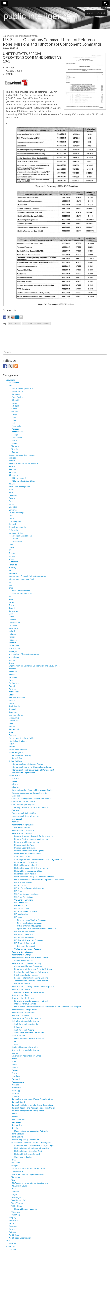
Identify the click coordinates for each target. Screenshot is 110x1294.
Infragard (18, 1027)
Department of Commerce (22, 830)
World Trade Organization (20, 1237)
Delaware (15, 821)
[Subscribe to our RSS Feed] (15, 366)
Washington (16, 1197)
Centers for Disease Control (23, 801)
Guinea (14, 411)
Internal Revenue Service (25, 1003)
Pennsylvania (17, 1171)
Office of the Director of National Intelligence (31, 1142)
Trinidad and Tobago (18, 740)
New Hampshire (18, 1119)
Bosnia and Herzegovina (19, 486)
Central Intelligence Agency (23, 804)
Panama (12, 674)
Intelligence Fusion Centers (26, 975)
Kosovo (12, 605)
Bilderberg (13, 475)
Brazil (11, 489)
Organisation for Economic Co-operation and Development (34, 665)
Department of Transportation (24, 1009)
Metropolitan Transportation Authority (31, 1130)
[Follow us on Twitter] (10, 366)
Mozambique (17, 431)
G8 (10, 550)
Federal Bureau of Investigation (25, 1024)
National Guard (18, 1102)
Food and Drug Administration (24, 1047)
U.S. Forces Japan (21, 908)
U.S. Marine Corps (21, 914)
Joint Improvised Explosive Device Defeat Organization (38, 859)
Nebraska (15, 1113)
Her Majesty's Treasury (21, 755)
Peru (11, 680)
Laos (11, 613)
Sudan (14, 443)
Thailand (12, 735)
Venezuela (13, 1226)
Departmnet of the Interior (23, 1012)
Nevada (14, 1116)
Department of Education (22, 951)
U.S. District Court (19, 1185)
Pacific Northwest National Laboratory (28, 1168)
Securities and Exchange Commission (27, 1174)
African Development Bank (23, 388)
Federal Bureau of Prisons (22, 1029)
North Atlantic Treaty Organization (24, 654)
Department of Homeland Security (26, 963)
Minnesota (16, 1087)
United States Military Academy (28, 948)
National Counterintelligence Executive (31, 1148)
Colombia (13, 506)
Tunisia (14, 449)
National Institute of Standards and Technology (32, 1105)
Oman (11, 662)
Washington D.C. (18, 1200)
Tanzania (15, 446)
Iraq (10, 585)
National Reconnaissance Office (28, 870)
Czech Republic (15, 521)
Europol (14, 538)
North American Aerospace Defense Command (34, 876)
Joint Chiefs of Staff (22, 856)
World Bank (14, 1235)
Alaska (14, 781)
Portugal (12, 688)
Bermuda (12, 472)
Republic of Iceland (17, 697)
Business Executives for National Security (29, 792)
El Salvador (13, 530)
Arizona (14, 784)
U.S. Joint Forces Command (25, 911)
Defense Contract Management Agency (31, 839)
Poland (12, 686)
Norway (12, 660)
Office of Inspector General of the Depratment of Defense (39, 879)
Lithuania (13, 625)
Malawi (12, 631)
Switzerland (14, 729)
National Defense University (26, 865)
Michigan (13, 639)
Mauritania (16, 426)
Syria (11, 732)
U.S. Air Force (19, 885)
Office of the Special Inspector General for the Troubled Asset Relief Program (47, 1006)
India (11, 570)
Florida (14, 1044)
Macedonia (13, 628)
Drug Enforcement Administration (29, 992)
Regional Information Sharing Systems (31, 977)
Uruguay (12, 1217)
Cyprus (12, 518)
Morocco (15, 428)
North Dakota (17, 1136)
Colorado (15, 810)
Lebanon (12, 619)
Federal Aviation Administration (25, 1021)
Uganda (14, 451)
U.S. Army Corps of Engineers (26, 894)
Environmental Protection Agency (26, 1018)
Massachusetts (17, 1081)
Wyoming (15, 1214)
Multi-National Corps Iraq (25, 862)
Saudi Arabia (14, 706)
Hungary (12, 567)
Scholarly (13, 709)
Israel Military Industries (22, 593)
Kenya (14, 414)
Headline (12, 1249)
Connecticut (16, 818)
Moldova (12, 642)
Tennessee (15, 1177)
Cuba (11, 515)
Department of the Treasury (23, 998)
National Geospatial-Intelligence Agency (32, 868)
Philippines (13, 683)
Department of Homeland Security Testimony (33, 969)
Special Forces (14, 323)
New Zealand (14, 648)
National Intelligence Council (27, 1154)
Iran (10, 582)
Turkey (11, 743)
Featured (12, 1243)
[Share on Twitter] (8, 317)
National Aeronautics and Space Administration (32, 1099)
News (8, 1240)
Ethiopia (15, 405)
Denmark (12, 524)
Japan (11, 599)
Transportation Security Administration (31, 980)
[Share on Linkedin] (17, 317)
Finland (12, 544)
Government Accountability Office (26, 1055)
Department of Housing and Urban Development (32, 986)
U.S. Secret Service (22, 983)
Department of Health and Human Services (30, 957)
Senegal (14, 434)
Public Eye (10, 1246)
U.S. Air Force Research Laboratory (29, 888)
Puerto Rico (14, 691)
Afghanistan (14, 382)
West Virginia (17, 1203)
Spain (11, 723)
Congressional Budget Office (23, 813)
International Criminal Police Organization (27, 576)
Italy (10, 596)
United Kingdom (16, 752)
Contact (101, 13)
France (11, 547)
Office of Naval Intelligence (29, 925)
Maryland (15, 1078)
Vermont (15, 1191)
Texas (13, 1180)
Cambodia (13, 495)
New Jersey (16, 1122)
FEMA (13, 1041)
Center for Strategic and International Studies (31, 798)
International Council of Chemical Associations (31, 767)
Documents (10, 379)
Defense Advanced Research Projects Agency (33, 836)
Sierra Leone (16, 437)
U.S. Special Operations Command (20, 36)
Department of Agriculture (22, 824)
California (15, 795)
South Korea (14, 720)
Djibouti (15, 400)
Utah (13, 1188)
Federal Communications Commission (27, 1032)
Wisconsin (15, 1211)
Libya (13, 420)
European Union (16, 532)
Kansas (14, 1070)
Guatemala (13, 561)
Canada (12, 498)
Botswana (15, 394)
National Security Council (25, 1208)
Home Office (16, 758)
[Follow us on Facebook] (5, 366)
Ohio (13, 1159)
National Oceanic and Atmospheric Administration (33, 1107)
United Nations (15, 761)
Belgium (12, 469)
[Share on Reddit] (13, 317)
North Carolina (17, 1133)
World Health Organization (23, 772)
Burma (11, 492)
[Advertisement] (55, 336)
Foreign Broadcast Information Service (31, 807)
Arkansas (15, 787)
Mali (13, 423)
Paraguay (13, 677)
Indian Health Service (23, 960)
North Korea (14, 657)
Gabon (14, 408)
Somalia (14, 440)
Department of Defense (21, 833)
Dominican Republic (17, 527)
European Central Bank (21, 535)
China (11, 504)
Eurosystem (16, 541)
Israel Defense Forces (20, 590)
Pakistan (12, 668)
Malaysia (12, 634)
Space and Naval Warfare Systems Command (36, 928)
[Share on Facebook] (4, 317)
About (90, 13)
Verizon (12, 1229)
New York (15, 1128)
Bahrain (12, 460)
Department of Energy (21, 954)
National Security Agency (25, 873)
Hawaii (14, 1058)
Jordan (11, 602)
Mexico (12, 636)
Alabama (15, 778)
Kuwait (12, 608)
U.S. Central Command (23, 899)
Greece (11, 558)
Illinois (14, 1064)
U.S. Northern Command (24, 931)
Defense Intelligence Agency (26, 842)
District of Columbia (20, 1015)
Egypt (14, 402)
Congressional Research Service (25, 816)
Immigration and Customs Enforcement (31, 972)
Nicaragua (13, 651)
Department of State (20, 995)
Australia (12, 457)
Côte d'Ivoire (17, 397)
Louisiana (15, 1076)
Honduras (13, 564)
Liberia (14, 417)
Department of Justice (20, 989)
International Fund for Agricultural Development (32, 769)
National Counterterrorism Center (29, 1151)
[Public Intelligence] (37, 16)
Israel (11, 587)
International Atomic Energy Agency (27, 764)
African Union (17, 391)
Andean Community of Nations (22, 455)
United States (14, 775)
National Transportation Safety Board (27, 1110)
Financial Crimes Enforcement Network (31, 1000)
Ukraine (12, 746)
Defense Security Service (25, 847)
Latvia (11, 616)
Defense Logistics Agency (25, 845)
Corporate (13, 509)
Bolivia (12, 483)
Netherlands (14, 645)
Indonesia (13, 573)
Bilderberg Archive (19, 478)
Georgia (12, 553)
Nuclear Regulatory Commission (25, 1139)
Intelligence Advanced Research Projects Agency (35, 1145)
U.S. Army (18, 891)
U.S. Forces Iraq (20, 905)
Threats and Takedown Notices (22, 738)
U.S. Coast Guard (21, 902)
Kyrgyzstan (13, 610)
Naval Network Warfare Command (32, 920)
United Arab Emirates (18, 749)
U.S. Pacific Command (23, 934)
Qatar (11, 694)
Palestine (13, 671)
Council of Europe (16, 512)
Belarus (12, 466)
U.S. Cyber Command (26, 946)
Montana (15, 1096)
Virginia (14, 1194)
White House (17, 1206)
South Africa (14, 717)
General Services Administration (25, 1050)
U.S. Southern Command (24, 937)
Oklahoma (15, 1162)
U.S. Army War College (23, 897)
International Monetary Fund (21, 579)
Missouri (15, 1093)
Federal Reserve (18, 1035)
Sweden (12, 726)
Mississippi (16, 1090)
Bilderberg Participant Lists (23, 480)
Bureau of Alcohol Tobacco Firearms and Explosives (33, 790)
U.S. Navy (18, 917)
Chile (11, 501)
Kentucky (15, 1073)
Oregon (14, 1165)
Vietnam (12, 1232)
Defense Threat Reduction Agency (29, 850)
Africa (11, 385)
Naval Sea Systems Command (30, 922)
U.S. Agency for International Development (29, 1182)
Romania (12, 700)
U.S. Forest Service (22, 827)
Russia (11, 703)
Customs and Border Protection (28, 966)
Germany (12, 556)
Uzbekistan (13, 1220)
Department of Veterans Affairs (27, 853)
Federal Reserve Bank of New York (29, 1038)
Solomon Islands (16, 715)
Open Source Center (23, 1157)
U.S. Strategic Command (24, 943)
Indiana (14, 1067)
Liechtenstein (14, 622)
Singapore (13, 712)
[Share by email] (21, 317)
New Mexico (16, 1125)
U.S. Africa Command (23, 882)
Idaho (13, 1061)
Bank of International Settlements (23, 463)
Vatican (12, 1223)
